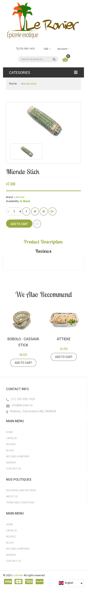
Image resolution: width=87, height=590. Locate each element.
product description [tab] (43, 242)
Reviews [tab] (43, 251)
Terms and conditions (20, 502)
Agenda (11, 462)
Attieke (64, 339)
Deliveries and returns (21, 490)
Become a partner (17, 456)
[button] (70, 583)
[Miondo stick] (26, 151)
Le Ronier (17, 575)
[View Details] (41, 363)
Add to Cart (23, 362)
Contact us (13, 468)
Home (13, 83)
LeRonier (19, 197)
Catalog (11, 438)
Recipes (11, 444)
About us (12, 496)
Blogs (10, 450)
